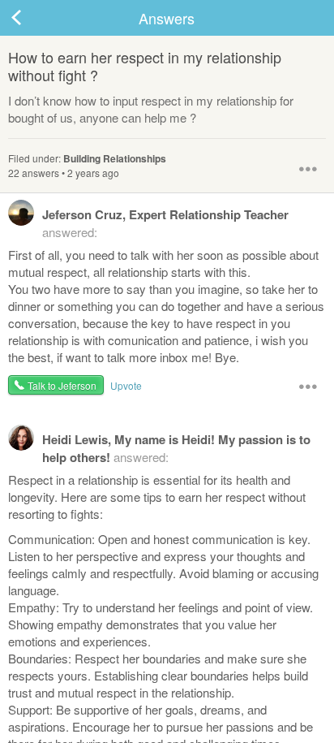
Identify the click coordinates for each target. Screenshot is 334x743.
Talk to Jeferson (62, 385)
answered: (165, 222)
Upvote (126, 385)
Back (32, 18)
